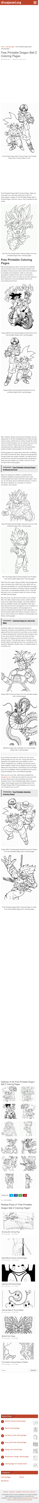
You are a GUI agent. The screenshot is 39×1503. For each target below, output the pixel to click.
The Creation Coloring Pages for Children (15, 1362)
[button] (35, 2)
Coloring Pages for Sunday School (16, 1464)
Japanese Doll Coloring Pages (11, 1284)
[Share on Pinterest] (25, 1195)
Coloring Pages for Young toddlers (13, 1310)
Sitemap (6, 1492)
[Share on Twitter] (11, 1195)
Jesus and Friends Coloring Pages (15, 1442)
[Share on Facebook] (16, 1195)
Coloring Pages (6, 59)
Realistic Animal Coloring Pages (15, 1421)
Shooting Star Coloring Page (11, 1232)
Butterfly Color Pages (8, 1336)
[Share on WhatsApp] (20, 1195)
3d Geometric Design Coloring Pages (17, 1457)
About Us (33, 1492)
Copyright (18, 1492)
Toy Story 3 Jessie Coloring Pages (15, 1435)
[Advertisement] (19, 26)
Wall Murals (5, 1481)
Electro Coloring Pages (12, 1428)
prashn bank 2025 (27, 1499)
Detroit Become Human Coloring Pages (14, 1258)
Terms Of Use (26, 1492)
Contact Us (12, 1492)
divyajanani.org (11, 2)
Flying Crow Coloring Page (13, 1449)
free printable (8, 1200)
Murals (22, 1477)
